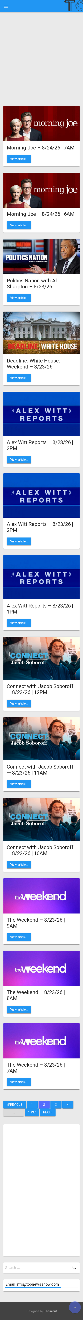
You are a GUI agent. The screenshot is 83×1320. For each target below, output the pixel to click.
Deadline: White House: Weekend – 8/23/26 (33, 364)
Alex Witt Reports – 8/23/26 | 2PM (40, 527)
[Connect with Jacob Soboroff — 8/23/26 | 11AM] (41, 738)
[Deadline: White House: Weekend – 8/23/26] (41, 333)
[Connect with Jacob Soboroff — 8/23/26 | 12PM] (41, 658)
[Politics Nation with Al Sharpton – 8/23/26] (41, 256)
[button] (6, 6)
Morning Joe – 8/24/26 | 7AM (40, 148)
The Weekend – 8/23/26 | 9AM (36, 923)
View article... (19, 159)
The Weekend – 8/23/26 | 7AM (36, 1068)
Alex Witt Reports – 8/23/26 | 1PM (40, 609)
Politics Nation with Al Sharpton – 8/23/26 (32, 284)
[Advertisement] (41, 60)
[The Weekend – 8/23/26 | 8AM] (41, 968)
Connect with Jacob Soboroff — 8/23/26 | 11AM (40, 770)
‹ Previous (14, 1104)
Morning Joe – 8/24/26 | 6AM (40, 214)
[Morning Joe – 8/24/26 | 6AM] (41, 190)
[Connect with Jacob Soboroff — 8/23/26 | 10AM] (41, 819)
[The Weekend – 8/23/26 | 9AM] (41, 895)
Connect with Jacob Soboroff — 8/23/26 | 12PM (40, 689)
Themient (50, 1311)
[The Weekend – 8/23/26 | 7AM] (41, 1041)
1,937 (32, 1112)
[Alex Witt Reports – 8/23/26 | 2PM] (41, 495)
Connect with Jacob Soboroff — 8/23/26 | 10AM (40, 850)
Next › (47, 1112)
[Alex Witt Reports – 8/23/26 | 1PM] (41, 577)
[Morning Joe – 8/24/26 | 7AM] (41, 123)
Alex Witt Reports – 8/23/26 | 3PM (40, 445)
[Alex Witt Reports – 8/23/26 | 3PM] (41, 414)
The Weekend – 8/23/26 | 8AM (36, 995)
